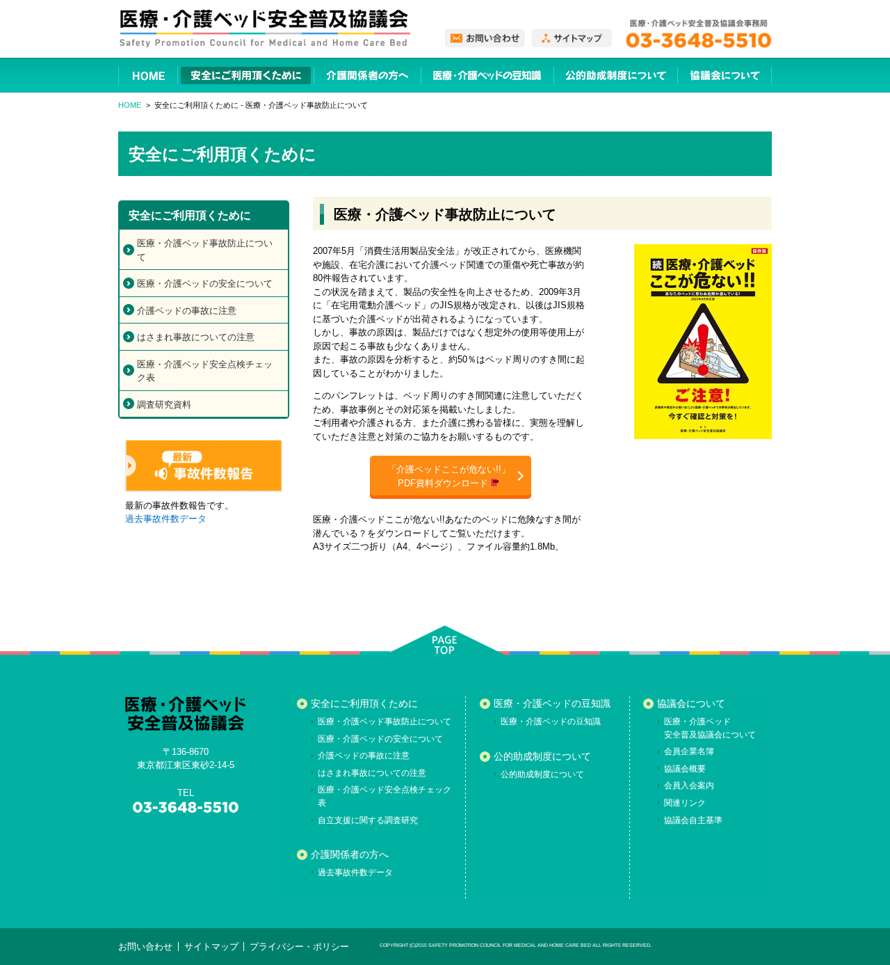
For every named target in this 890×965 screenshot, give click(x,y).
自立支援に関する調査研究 (368, 820)
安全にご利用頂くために (364, 703)
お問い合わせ (145, 946)
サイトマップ (211, 946)
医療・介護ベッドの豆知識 (552, 703)
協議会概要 (685, 769)
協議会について (691, 703)
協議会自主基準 (693, 820)
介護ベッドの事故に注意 (186, 310)
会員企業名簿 (689, 751)
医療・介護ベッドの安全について (205, 283)
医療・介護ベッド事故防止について (205, 250)
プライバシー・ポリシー (299, 946)
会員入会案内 (689, 785)
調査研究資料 (164, 404)
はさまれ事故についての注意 (195, 337)
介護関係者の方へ (350, 854)
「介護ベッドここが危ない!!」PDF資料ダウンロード (448, 476)
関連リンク (685, 803)
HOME (129, 105)
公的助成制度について (542, 756)
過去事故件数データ (166, 518)
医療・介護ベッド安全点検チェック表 (205, 371)
